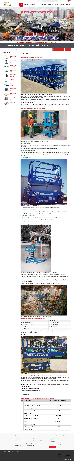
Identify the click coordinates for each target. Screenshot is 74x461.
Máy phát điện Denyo (18, 445)
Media (56, 4)
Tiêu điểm (5, 49)
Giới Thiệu (26, 4)
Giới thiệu (4, 438)
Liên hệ (68, 4)
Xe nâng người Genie (13, 61)
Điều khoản (17, 451)
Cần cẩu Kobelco (12, 80)
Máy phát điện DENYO (13, 89)
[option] (37, 25)
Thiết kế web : (65, 459)
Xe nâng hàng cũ (13, 98)
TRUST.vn (69, 459)
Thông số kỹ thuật (13, 49)
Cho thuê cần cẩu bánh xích (30, 443)
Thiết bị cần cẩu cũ (12, 103)
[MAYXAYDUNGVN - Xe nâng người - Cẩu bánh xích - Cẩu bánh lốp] (7, 4)
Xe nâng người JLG (13, 57)
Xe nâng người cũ (13, 94)
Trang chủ (4, 451)
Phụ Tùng (50, 4)
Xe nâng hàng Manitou (13, 75)
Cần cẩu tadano (12, 85)
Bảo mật (13, 451)
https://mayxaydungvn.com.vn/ (56, 444)
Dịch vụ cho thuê (41, 4)
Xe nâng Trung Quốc (13, 71)
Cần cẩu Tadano (17, 443)
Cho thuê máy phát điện (30, 445)
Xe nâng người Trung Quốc (13, 66)
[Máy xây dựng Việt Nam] (37, 24)
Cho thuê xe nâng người (30, 438)
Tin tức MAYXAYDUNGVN (42, 438)
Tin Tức (62, 4)
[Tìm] (57, 1)
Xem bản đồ (53, 447)
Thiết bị (33, 4)
